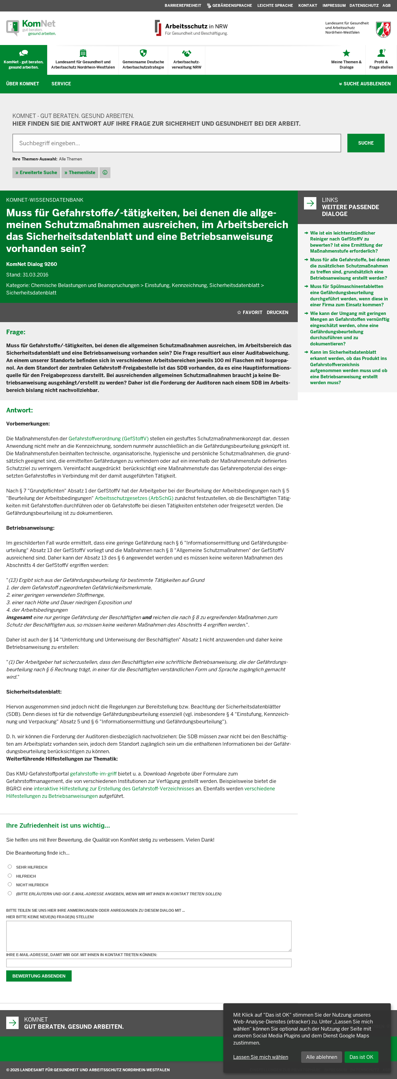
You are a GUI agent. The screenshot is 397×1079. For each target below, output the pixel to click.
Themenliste (82, 172)
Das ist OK (361, 1057)
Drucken (277, 312)
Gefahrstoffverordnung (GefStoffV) (109, 438)
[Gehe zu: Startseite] (31, 28)
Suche (367, 84)
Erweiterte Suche (38, 172)
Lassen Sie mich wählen (260, 1057)
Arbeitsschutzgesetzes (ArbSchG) (134, 498)
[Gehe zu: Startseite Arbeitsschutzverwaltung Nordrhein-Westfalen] (191, 28)
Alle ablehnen (321, 1057)
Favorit (252, 312)
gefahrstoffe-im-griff (93, 774)
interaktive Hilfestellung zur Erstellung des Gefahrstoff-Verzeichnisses (114, 788)
